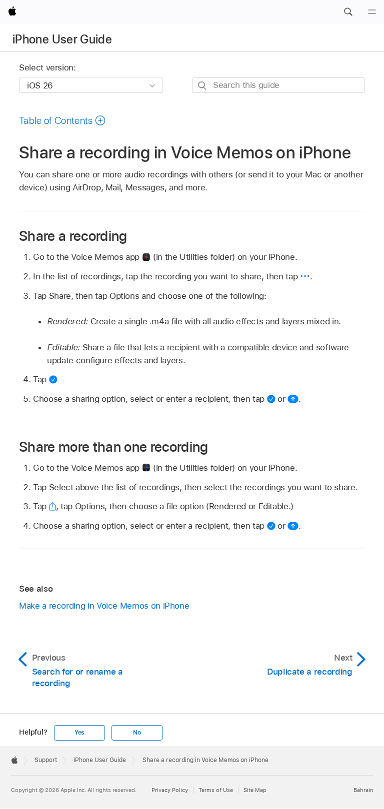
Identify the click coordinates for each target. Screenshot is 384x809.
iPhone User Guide (62, 39)
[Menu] (372, 12)
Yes (79, 732)
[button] (348, 12)
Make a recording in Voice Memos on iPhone (104, 606)
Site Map (255, 790)
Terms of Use (215, 790)
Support (45, 760)
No (137, 732)
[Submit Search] (203, 85)
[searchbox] (278, 85)
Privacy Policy (170, 790)
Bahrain (363, 790)
